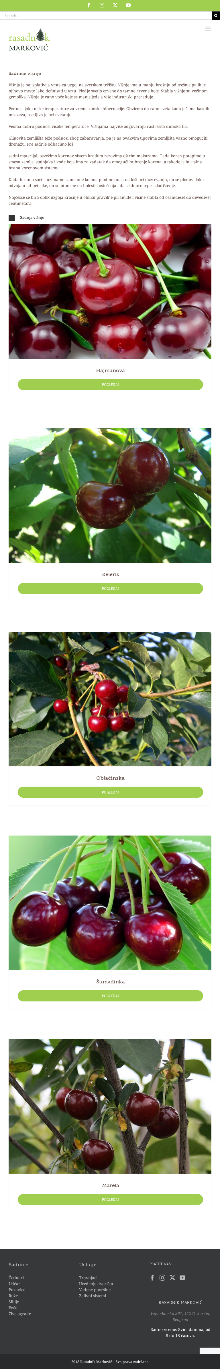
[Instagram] (162, 1278)
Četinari (16, 1277)
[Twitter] (172, 1278)
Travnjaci (88, 1277)
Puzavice (17, 1289)
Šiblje (14, 1301)
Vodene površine (95, 1289)
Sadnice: (19, 1264)
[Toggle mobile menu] (208, 29)
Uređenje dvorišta (96, 1283)
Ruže (13, 1295)
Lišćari (15, 1283)
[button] (110, 218)
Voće (13, 1307)
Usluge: (88, 1264)
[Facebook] (152, 1278)
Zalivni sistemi (92, 1295)
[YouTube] (182, 1278)
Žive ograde (20, 1313)
